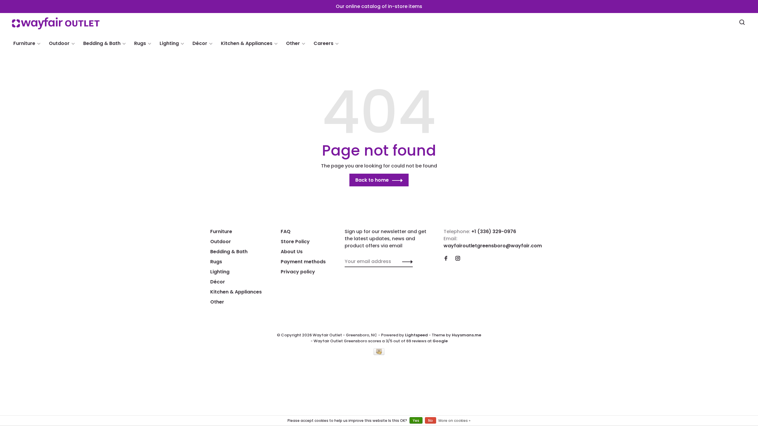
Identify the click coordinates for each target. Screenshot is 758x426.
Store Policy (295, 241)
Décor (199, 43)
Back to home (372, 180)
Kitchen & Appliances (246, 43)
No (430, 420)
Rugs (140, 43)
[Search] (742, 23)
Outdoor (59, 43)
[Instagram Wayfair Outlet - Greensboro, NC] (457, 258)
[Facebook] (446, 258)
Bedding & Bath (102, 43)
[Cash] (379, 353)
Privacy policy (298, 271)
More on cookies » (454, 420)
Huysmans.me (466, 335)
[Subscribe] (406, 261)
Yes (416, 420)
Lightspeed (416, 335)
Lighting (169, 43)
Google (440, 341)
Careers (323, 43)
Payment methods (303, 261)
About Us (292, 251)
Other (293, 43)
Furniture (24, 43)
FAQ (285, 231)
